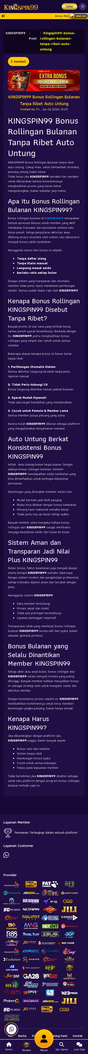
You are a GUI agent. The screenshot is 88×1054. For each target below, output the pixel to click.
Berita (22, 1035)
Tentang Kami (58, 1035)
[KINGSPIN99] (20, 6)
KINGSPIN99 (15, 33)
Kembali (19, 61)
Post (33, 38)
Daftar (69, 6)
